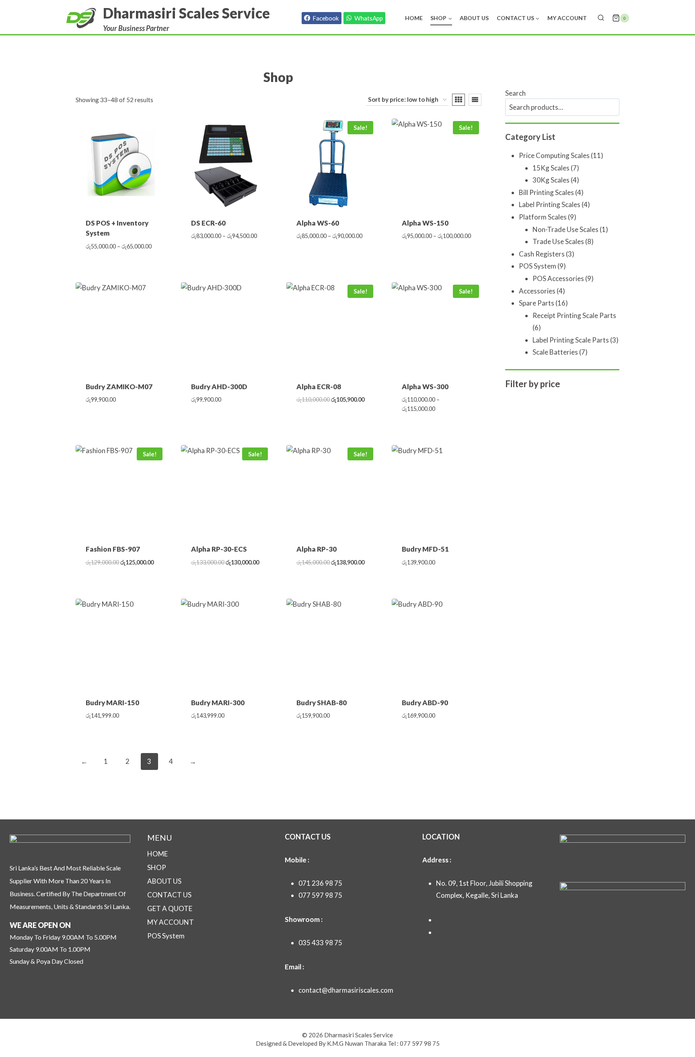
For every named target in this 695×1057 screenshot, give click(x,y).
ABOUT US (164, 881)
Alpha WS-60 (317, 223)
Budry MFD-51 (425, 549)
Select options (226, 260)
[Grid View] (458, 100)
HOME (157, 854)
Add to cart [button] (120, 423)
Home (414, 17)
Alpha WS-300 (425, 386)
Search (515, 93)
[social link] (438, 919)
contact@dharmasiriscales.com (345, 990)
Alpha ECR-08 (318, 386)
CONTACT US (169, 895)
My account (567, 17)
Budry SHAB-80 (321, 702)
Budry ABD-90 (425, 702)
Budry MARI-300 (218, 702)
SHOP (156, 867)
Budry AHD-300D (219, 386)
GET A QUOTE (169, 908)
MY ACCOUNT (170, 922)
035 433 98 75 (320, 942)
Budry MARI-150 (112, 702)
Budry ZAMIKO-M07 (119, 386)
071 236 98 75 (320, 883)
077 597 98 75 (320, 895)
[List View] (475, 100)
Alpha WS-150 (425, 223)
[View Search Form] (601, 18)
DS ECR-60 (208, 223)
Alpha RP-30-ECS (219, 549)
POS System (166, 936)
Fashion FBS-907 (113, 549)
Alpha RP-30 (316, 549)
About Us (474, 17)
